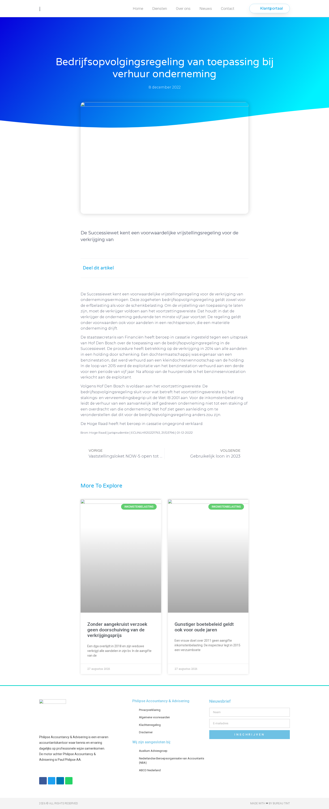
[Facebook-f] (43, 781)
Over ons (183, 8)
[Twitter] (52, 781)
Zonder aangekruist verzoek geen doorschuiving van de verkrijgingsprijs (117, 630)
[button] (200, 268)
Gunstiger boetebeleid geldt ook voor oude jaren (204, 627)
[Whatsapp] (69, 781)
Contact (227, 8)
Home (138, 8)
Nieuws (205, 8)
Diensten (159, 8)
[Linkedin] (60, 781)
